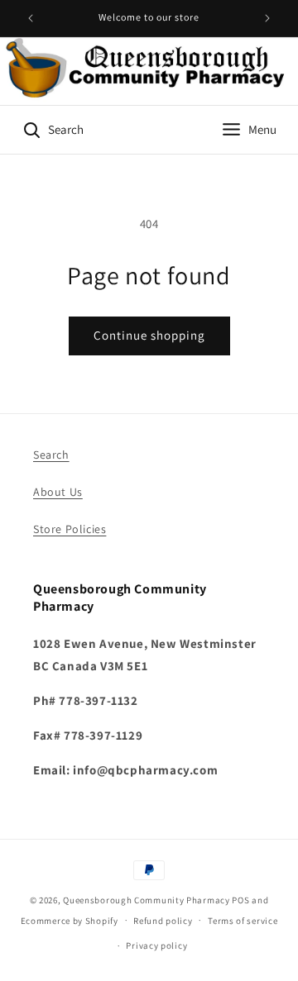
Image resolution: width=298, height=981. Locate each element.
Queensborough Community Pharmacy (146, 900)
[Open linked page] (149, 71)
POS (240, 900)
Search (51, 454)
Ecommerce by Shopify (69, 920)
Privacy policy (156, 945)
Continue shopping (149, 335)
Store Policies (69, 528)
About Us (58, 491)
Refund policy (162, 920)
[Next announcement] (267, 18)
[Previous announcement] (30, 18)
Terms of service (242, 920)
